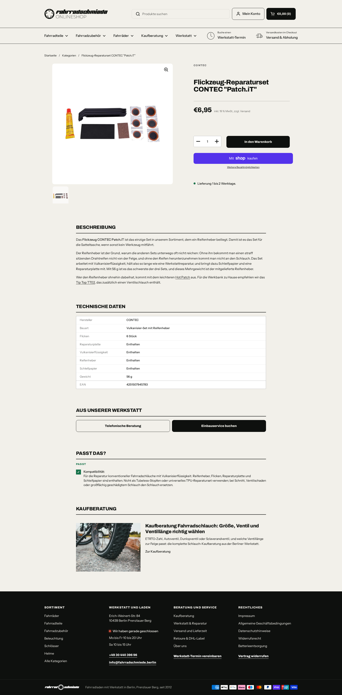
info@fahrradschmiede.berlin (132, 662)
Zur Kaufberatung (158, 551)
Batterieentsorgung (252, 646)
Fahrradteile (53, 623)
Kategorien (69, 55)
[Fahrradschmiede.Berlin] (76, 14)
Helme (49, 653)
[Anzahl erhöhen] (216, 141)
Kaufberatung (184, 616)
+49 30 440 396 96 (123, 655)
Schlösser (51, 646)
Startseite (50, 55)
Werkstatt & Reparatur (190, 623)
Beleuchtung (53, 638)
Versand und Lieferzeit (190, 631)
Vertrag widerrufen (253, 656)
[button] (281, 14)
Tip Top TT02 (85, 282)
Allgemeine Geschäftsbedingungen (264, 623)
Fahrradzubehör (56, 631)
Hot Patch (182, 277)
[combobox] (181, 14)
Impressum (246, 616)
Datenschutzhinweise (254, 631)
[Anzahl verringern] (198, 141)
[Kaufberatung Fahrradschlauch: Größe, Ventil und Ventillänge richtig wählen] (108, 547)
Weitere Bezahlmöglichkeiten (243, 167)
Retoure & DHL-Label (189, 638)
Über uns (180, 646)
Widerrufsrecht (249, 638)
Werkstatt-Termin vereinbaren (197, 656)
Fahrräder (51, 616)
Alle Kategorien (55, 661)
